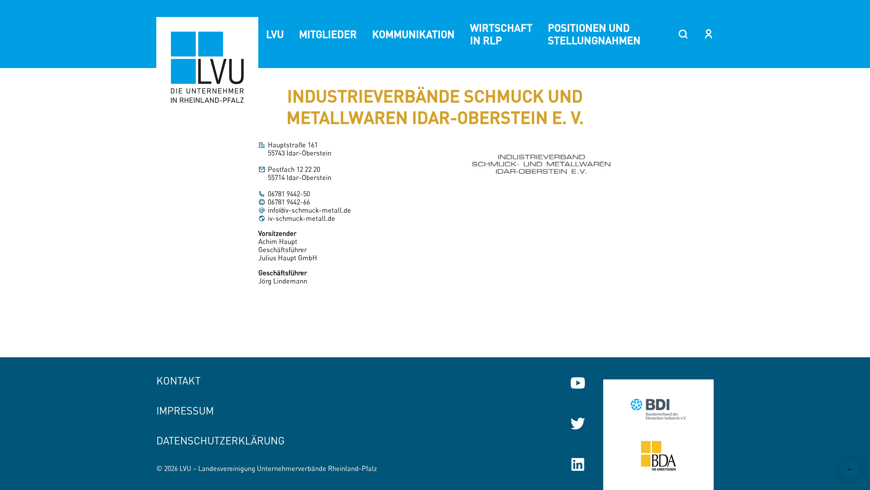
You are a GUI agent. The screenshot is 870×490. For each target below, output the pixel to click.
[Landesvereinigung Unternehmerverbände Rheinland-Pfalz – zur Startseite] (207, 68)
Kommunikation (413, 34)
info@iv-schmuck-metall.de (309, 210)
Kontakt (178, 380)
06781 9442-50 (289, 194)
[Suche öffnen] (683, 34)
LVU (275, 34)
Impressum (185, 410)
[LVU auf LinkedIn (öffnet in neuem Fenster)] (577, 464)
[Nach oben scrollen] (849, 469)
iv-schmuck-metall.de (301, 218)
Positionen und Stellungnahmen (594, 33)
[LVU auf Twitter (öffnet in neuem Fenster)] (577, 423)
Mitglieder (328, 34)
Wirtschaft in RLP (501, 33)
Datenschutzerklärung (220, 440)
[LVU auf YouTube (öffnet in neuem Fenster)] (577, 382)
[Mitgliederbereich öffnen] (708, 34)
